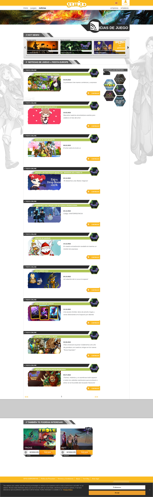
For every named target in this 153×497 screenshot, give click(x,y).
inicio (25, 8)
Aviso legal (95, 479)
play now (47, 452)
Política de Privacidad (48, 479)
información (34, 452)
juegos (33, 8)
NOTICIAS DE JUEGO (38, 62)
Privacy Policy (68, 490)
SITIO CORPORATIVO (30, 479)
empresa (114, 8)
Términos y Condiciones (65, 479)
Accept (117, 492)
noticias (42, 8)
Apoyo (78, 479)
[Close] (149, 489)
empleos (125, 8)
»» (96, 396)
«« (26, 396)
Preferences (117, 487)
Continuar (95, 93)
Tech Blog (86, 479)
